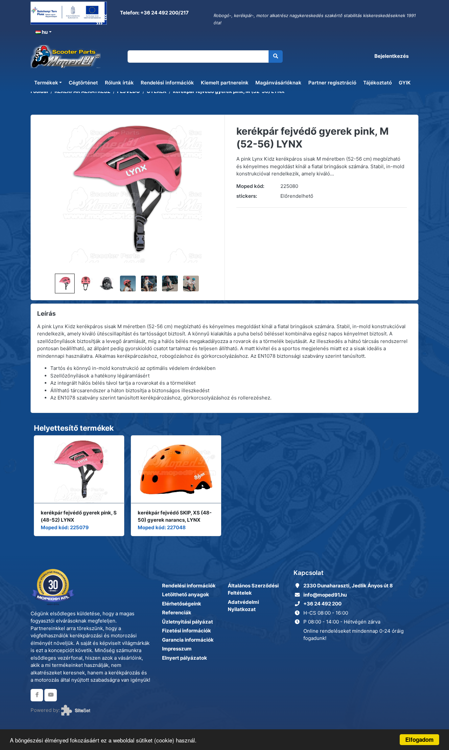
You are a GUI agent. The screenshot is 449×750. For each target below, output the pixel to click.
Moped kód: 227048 (162, 527)
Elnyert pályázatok (184, 658)
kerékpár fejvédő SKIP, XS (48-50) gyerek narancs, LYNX (175, 516)
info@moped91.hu (325, 595)
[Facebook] (37, 695)
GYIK (405, 83)
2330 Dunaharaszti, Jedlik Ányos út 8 (348, 585)
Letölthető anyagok (185, 594)
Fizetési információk (186, 630)
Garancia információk (188, 640)
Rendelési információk (167, 83)
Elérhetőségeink (181, 604)
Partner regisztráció (332, 83)
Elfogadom (419, 739)
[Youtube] (50, 695)
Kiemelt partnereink (224, 83)
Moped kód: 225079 (65, 527)
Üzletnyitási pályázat (187, 622)
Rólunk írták (119, 83)
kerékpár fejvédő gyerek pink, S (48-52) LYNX (79, 516)
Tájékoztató (377, 83)
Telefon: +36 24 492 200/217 (154, 13)
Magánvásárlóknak (278, 83)
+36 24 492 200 (322, 604)
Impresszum (177, 649)
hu (44, 32)
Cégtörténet (83, 83)
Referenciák (176, 612)
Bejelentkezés (391, 56)
